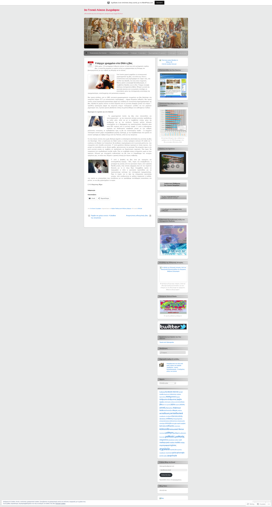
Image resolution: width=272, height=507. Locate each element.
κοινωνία (164, 429)
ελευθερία (168, 416)
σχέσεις (173, 445)
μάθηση (169, 432)
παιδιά (177, 442)
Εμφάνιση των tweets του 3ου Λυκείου (170, 337)
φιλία (174, 453)
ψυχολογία (172, 455)
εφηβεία (183, 423)
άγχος (178, 397)
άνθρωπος (172, 399)
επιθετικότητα (173, 421)
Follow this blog (165, 475)
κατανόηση (177, 426)
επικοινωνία (181, 421)
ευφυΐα (179, 423)
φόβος (165, 455)
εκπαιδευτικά (176, 413)
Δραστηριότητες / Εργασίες (157, 53)
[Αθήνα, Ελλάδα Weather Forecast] (169, 62)
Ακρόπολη (166, 394)
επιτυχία (168, 423)
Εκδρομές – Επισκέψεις (138, 53)
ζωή (160, 426)
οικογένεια (171, 440)
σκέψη (182, 442)
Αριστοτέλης (162, 397)
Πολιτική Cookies (60, 503)
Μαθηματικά (171, 397)
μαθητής (180, 436)
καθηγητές (170, 426)
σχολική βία (173, 449)
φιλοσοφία (180, 453)
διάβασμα (177, 408)
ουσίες (176, 440)
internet (175, 392)
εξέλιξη (180, 416)
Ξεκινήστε (159, 2)
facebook (168, 392)
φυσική (161, 456)
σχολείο (164, 449)
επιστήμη (162, 423)
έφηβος (161, 402)
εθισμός (175, 410)
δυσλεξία (169, 410)
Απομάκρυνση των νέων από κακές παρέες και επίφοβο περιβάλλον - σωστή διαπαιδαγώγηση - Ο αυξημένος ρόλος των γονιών (176, 367)
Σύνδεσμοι (172, 53)
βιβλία (173, 404)
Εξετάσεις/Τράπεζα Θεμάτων (119, 53)
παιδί (180, 440)
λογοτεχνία (162, 433)
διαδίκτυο (162, 410)
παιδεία (172, 442)
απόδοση (172, 402)
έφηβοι (179, 399)
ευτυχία (173, 423)
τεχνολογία (169, 453)
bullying (162, 392)
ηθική (164, 426)
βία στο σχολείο (166, 404)
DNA (139, 208)
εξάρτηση (174, 416)
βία (141, 208)
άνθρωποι (163, 399)
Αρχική (86, 53)
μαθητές (170, 436)
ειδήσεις (180, 410)
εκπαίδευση (164, 413)
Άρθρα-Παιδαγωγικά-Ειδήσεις (119, 208)
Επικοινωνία (182, 53)
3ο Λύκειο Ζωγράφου (95, 208)
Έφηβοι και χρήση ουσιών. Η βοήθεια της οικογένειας (103, 217)
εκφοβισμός (162, 416)
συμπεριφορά (164, 445)
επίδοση (169, 419)
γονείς (162, 407)
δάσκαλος (169, 408)
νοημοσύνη (163, 440)
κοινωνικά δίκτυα (177, 429)
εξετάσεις (162, 419)
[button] (168, 166)
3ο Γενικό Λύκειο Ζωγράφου (101, 9)
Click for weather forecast (169, 64)
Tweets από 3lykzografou (166, 342)
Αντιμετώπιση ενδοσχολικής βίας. (137, 215)
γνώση (182, 404)
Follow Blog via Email (167, 462)
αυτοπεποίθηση (179, 402)
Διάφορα (129, 208)
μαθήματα (177, 433)
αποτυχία (167, 402)
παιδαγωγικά (164, 442)
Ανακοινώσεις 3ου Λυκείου (98, 53)
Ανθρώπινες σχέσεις (175, 394)
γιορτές (177, 404)
